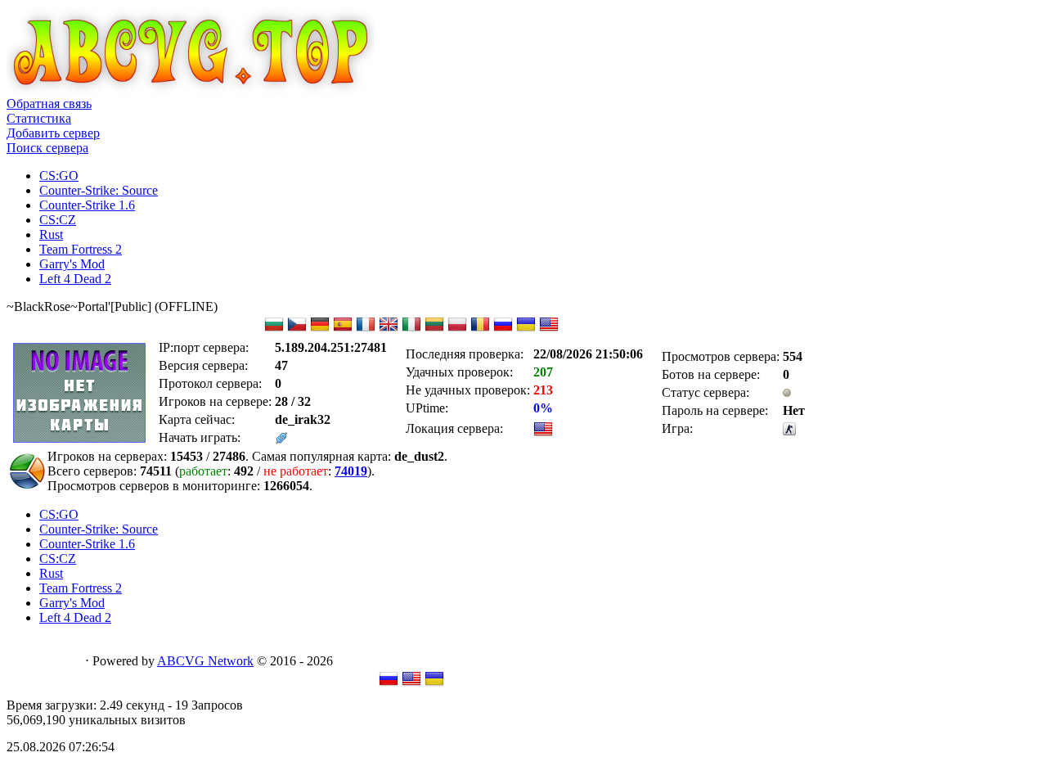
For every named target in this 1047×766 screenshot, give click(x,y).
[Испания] (343, 329)
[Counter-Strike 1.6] (789, 431)
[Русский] (388, 684)
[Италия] (411, 329)
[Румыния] (480, 329)
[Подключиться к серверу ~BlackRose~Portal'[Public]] (281, 440)
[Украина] (526, 329)
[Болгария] (274, 329)
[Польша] (457, 329)
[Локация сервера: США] (543, 434)
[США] (549, 329)
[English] (411, 684)
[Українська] (434, 684)
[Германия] (320, 329)
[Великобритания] (388, 329)
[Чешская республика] (297, 329)
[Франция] (365, 329)
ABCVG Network (205, 661)
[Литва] (434, 329)
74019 (351, 471)
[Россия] (503, 329)
